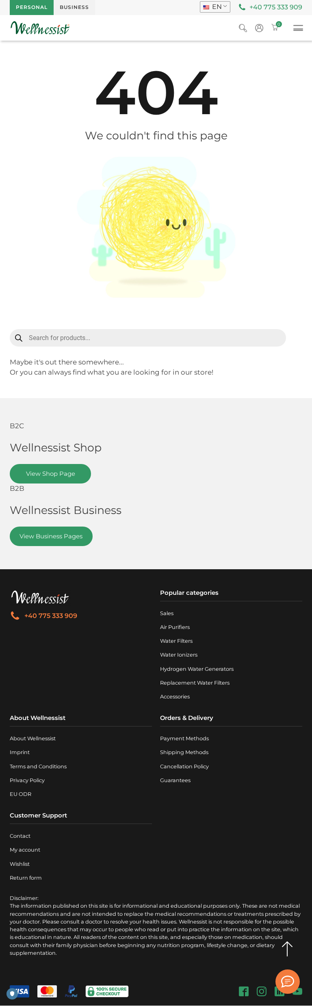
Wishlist (20, 864)
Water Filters (176, 641)
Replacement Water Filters (195, 683)
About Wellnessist (33, 738)
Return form (26, 878)
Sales (166, 613)
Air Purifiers (175, 627)
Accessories (175, 697)
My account (25, 850)
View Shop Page (50, 473)
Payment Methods (184, 738)
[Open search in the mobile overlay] (148, 338)
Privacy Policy (27, 780)
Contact (20, 836)
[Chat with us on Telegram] (287, 981)
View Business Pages (51, 536)
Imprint (20, 752)
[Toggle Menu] (298, 29)
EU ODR (20, 794)
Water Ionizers (178, 655)
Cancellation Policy (184, 766)
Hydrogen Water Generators (197, 669)
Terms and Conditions (38, 766)
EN (216, 7)
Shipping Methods (184, 752)
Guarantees (175, 780)
